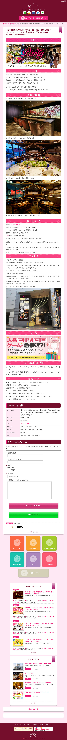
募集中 (13, 23)
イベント (9, 23)
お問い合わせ (48, 724)
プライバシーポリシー (25, 724)
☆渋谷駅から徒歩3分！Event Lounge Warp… (38, 663)
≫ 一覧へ (33, 652)
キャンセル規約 (29, 673)
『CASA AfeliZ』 (15, 224)
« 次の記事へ (30, 532)
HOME (4, 23)
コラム (27, 669)
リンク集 (41, 724)
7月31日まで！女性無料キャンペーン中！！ (38, 692)
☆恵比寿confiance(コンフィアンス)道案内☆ (38, 683)
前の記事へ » (37, 532)
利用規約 (35, 724)
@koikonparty (33, 709)
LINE (7, 235)
